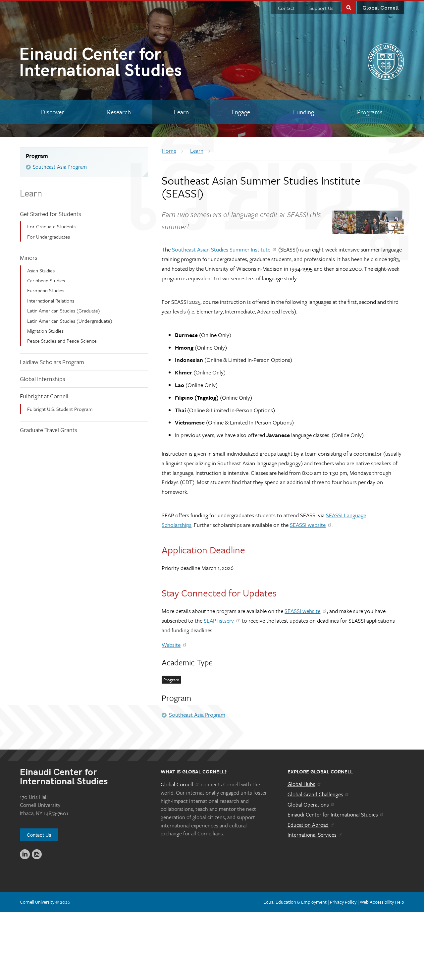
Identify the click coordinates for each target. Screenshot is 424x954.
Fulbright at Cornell (44, 396)
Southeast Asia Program (60, 167)
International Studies (100, 63)
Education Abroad (308, 825)
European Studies (45, 290)
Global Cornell (380, 8)
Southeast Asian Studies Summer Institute (221, 249)
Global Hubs (301, 784)
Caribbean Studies (46, 280)
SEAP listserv (219, 620)
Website (171, 645)
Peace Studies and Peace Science (62, 340)
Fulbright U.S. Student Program (59, 409)
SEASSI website (308, 525)
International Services (312, 835)
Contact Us (39, 835)
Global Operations (308, 805)
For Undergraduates (48, 236)
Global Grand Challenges (315, 794)
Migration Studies (45, 330)
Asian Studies (41, 270)
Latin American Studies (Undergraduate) (69, 320)
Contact (286, 8)
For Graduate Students (51, 226)
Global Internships (42, 378)
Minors (28, 257)
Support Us (321, 8)
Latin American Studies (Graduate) (63, 310)
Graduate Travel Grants (48, 429)
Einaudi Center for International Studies (333, 814)
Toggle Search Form (349, 7)
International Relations (50, 300)
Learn (31, 192)
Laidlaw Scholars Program (52, 362)
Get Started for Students (50, 213)
